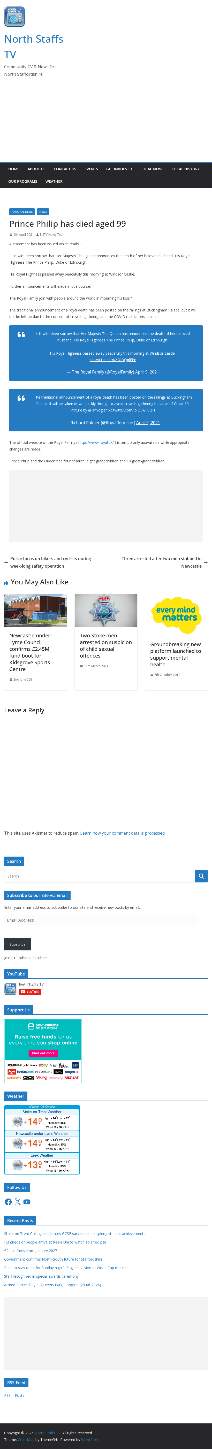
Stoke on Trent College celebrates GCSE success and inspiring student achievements (75, 1233)
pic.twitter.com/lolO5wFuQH (131, 410)
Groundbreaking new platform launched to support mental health (175, 654)
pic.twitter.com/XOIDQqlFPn (112, 359)
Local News (151, 168)
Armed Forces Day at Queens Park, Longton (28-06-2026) (52, 1284)
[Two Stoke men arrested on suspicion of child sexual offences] (106, 597)
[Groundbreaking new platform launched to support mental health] (176, 597)
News (43, 211)
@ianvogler (97, 410)
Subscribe (18, 944)
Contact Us (65, 168)
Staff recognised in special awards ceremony (41, 1276)
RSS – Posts (14, 1395)
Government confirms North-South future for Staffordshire (53, 1259)
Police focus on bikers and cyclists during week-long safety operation (50, 562)
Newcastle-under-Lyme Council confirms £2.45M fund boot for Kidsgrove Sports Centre (30, 652)
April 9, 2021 (147, 372)
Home (13, 168)
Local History (186, 168)
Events (91, 168)
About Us (37, 168)
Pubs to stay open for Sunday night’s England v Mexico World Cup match (65, 1267)
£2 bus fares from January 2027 (30, 1250)
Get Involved (119, 168)
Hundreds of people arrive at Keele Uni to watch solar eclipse (55, 1242)
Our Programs (22, 181)
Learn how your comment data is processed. (122, 833)
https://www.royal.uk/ (96, 442)
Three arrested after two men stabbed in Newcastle (162, 562)
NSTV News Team (52, 234)
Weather (54, 181)
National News (22, 211)
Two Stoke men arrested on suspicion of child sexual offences (106, 645)
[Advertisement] (106, 123)
